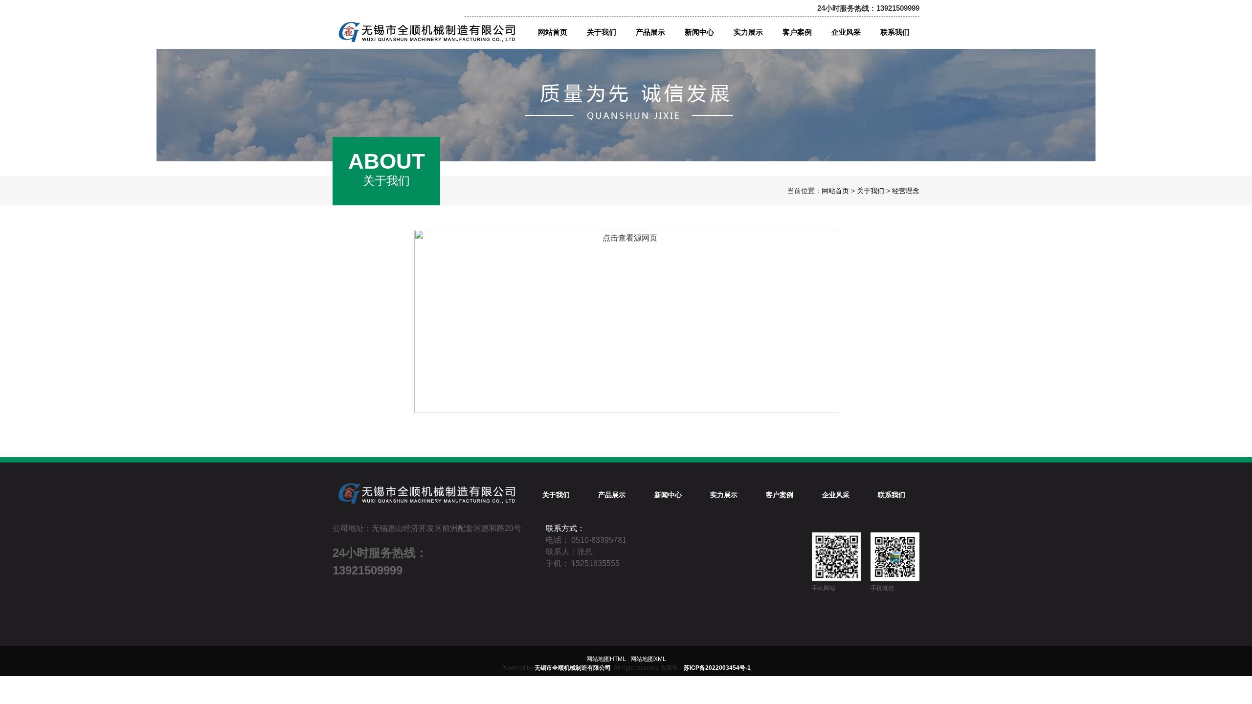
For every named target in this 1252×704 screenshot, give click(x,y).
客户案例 (779, 495)
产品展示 (612, 495)
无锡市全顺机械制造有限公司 (573, 667)
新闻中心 (668, 495)
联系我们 (891, 495)
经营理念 (905, 191)
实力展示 (724, 495)
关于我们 (870, 191)
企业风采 (836, 495)
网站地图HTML (606, 659)
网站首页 (835, 191)
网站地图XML (648, 659)
